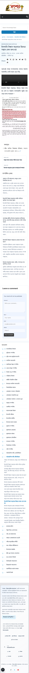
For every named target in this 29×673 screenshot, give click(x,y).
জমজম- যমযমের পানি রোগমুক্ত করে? (13, 518)
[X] (14, 669)
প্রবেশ (9, 651)
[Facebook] (10, 669)
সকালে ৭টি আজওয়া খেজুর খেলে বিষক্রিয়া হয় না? (15, 461)
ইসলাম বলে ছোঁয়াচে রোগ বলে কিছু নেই (14, 511)
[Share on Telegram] (19, 59)
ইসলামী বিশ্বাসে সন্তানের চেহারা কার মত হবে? (15, 475)
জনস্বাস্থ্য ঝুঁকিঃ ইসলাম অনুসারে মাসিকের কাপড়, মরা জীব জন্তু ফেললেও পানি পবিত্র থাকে (14, 220)
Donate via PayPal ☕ (9, 617)
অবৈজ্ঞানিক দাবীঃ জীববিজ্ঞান (20, 37)
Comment (6, 300)
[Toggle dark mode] (3, 670)
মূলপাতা (3, 37)
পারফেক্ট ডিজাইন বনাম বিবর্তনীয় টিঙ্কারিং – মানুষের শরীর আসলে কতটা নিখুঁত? (14, 521)
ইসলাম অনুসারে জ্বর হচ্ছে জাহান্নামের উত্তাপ (14, 508)
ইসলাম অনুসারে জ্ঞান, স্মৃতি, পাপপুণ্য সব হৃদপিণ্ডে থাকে (14, 478)
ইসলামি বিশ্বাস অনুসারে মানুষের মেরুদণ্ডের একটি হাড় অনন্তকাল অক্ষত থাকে (14, 485)
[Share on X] (10, 59)
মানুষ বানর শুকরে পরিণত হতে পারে (13, 498)
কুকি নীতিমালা (14, 636)
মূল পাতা (21, 656)
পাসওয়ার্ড (9, 656)
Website (5, 327)
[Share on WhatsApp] (13, 59)
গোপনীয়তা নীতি (7, 636)
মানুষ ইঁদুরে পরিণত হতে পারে (11, 491)
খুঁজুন (14, 32)
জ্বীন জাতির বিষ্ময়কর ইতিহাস (13, 148)
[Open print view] (7, 62)
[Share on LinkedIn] (16, 59)
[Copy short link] (25, 59)
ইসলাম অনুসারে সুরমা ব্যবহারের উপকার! (14, 505)
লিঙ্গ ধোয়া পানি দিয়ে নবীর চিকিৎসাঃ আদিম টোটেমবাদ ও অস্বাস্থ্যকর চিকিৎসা (14, 514)
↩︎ (20, 151)
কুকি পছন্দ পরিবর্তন (14, 639)
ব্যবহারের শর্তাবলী (21, 636)
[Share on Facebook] (7, 59)
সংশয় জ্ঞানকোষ (10, 37)
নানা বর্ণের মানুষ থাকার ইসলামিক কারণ (13, 489)
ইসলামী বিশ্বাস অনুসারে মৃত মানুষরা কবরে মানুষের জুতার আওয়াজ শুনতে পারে (14, 495)
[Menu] (2, 16)
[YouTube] (18, 669)
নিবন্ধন (21, 651)
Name (5, 314)
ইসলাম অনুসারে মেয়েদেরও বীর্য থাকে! (13, 482)
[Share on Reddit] (22, 59)
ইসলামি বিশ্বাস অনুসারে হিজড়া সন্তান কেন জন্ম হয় (15, 502)
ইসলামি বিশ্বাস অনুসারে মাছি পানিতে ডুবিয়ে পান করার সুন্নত (14, 465)
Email (5, 321)
